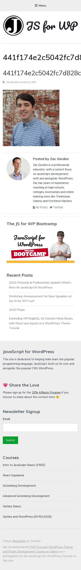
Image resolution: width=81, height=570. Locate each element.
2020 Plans (17, 310)
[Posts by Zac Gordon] (18, 169)
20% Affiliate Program (46, 392)
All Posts (41, 207)
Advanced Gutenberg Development (26, 496)
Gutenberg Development (19, 486)
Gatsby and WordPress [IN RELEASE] (27, 517)
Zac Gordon (12, 82)
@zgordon (19, 541)
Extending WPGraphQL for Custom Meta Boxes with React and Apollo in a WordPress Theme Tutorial (41, 323)
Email (6, 419)
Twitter (57, 207)
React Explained (13, 475)
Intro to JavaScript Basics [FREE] (24, 465)
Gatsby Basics (12, 506)
